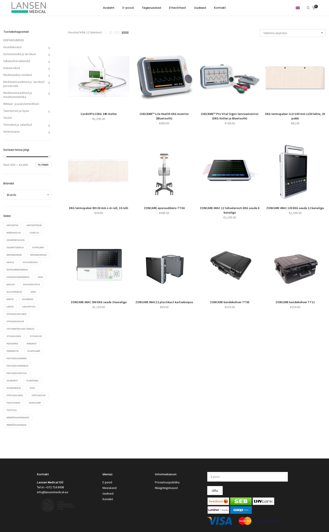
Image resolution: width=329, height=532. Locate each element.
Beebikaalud (13, 232)
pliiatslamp (33, 351)
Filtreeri (43, 165)
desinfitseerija (15, 247)
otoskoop (36, 336)
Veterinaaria (11, 132)
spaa (32, 388)
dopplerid (38, 247)
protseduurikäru (16, 358)
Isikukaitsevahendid (16, 61)
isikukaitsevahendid (18, 277)
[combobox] (293, 33)
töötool (11, 410)
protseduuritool (16, 373)
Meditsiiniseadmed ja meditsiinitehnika (17, 95)
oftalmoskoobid (16, 314)
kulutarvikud (14, 291)
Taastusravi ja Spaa (16, 111)
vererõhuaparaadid (17, 417)
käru (33, 291)
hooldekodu (30, 262)
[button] (94, 101)
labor (10, 306)
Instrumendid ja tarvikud (19, 54)
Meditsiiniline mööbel (17, 75)
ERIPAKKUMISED (13, 40)
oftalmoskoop (15, 321)
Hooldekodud (12, 47)
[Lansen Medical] (28, 11)
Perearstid (12, 351)
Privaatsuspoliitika (167, 482)
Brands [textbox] (11, 195)
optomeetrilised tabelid (20, 328)
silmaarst (12, 380)
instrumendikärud (17, 269)
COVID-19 (34, 232)
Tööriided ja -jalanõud (17, 125)
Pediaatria (12, 343)
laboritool (29, 306)
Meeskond (110, 488)
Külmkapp (27, 299)
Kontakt (108, 499)
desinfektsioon (15, 240)
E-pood (107, 482)
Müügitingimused (166, 488)
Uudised (108, 493)
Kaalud (10, 284)
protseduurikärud (17, 365)
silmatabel (32, 380)
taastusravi (13, 402)
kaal (40, 277)
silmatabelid (13, 388)
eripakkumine (14, 254)
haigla (10, 262)
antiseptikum (34, 225)
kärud (10, 299)
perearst (32, 343)
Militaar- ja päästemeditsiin (21, 104)
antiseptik (12, 225)
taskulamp (35, 402)
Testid (7, 118)
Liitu (215, 490)
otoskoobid (13, 336)
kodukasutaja (31, 284)
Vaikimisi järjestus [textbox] (275, 33)
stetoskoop (39, 395)
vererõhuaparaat (16, 425)
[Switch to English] (297, 8)
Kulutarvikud (11, 68)
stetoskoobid (14, 395)
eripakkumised (38, 254)
